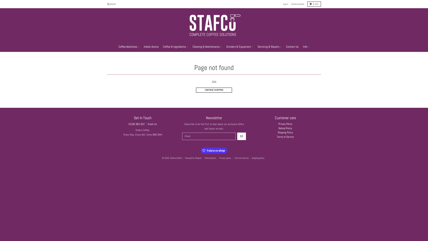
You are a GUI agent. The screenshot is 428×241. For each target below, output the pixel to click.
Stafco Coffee (176, 158)
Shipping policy (258, 158)
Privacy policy (225, 158)
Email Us (152, 124)
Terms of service (241, 158)
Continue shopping (214, 90)
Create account (297, 4)
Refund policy (210, 158)
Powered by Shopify (193, 158)
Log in (285, 4)
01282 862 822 (137, 124)
